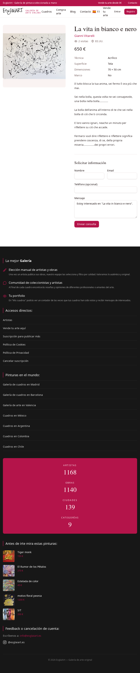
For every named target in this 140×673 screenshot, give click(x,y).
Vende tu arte (107, 11)
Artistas (7, 320)
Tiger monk (24, 552)
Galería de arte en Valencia (19, 405)
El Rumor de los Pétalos (32, 566)
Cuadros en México (14, 415)
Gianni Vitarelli (84, 36)
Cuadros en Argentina (16, 426)
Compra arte (61, 11)
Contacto (132, 2)
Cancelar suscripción (15, 361)
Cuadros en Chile (13, 446)
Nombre (79, 170)
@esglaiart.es (16, 642)
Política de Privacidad (16, 352)
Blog (73, 11)
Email (110, 170)
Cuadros (47, 11)
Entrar (117, 11)
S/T (19, 610)
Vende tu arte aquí (14, 328)
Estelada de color (28, 581)
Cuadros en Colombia (16, 436)
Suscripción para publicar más (21, 336)
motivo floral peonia (30, 595)
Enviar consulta (86, 224)
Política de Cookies (14, 344)
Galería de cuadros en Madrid (21, 384)
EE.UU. (99, 41)
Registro (131, 11)
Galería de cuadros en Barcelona (23, 395)
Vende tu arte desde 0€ (110, 2)
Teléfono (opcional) (85, 184)
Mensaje (79, 198)
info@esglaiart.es (30, 635)
